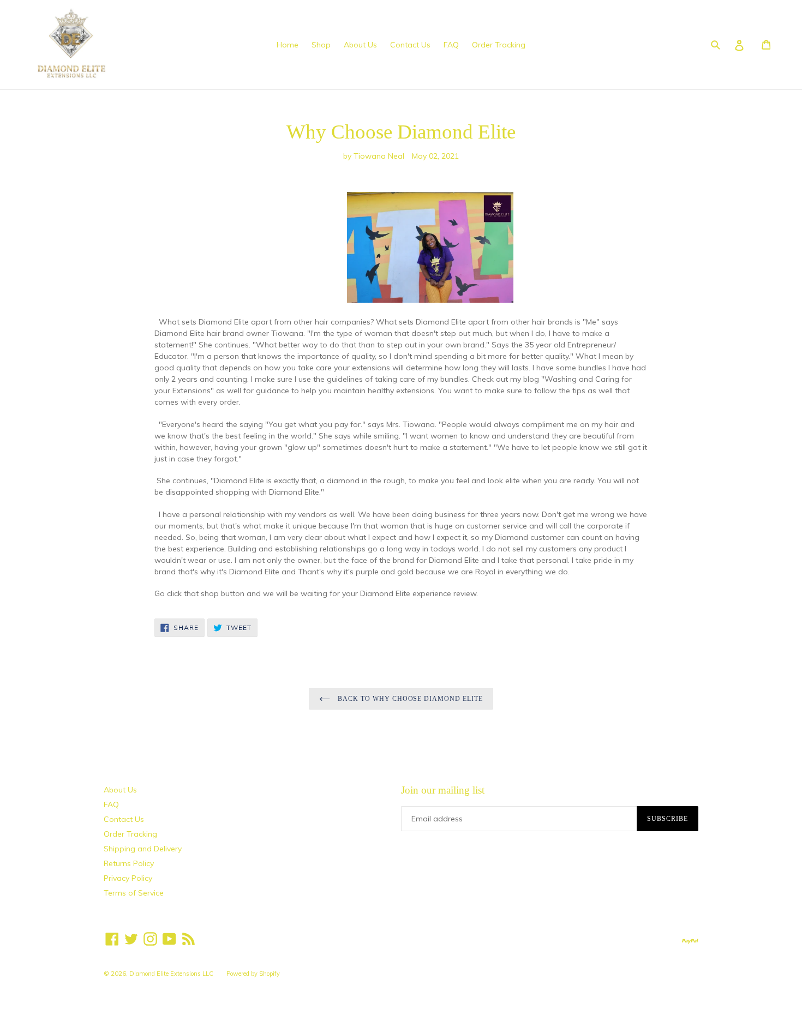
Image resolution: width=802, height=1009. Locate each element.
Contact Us (410, 45)
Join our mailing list (442, 790)
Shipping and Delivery (143, 849)
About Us (360, 45)
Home (287, 45)
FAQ (451, 45)
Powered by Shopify (253, 973)
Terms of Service (134, 893)
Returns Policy (129, 863)
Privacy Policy (128, 878)
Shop (321, 45)
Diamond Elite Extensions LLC (171, 973)
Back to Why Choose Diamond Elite (409, 698)
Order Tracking (498, 45)
